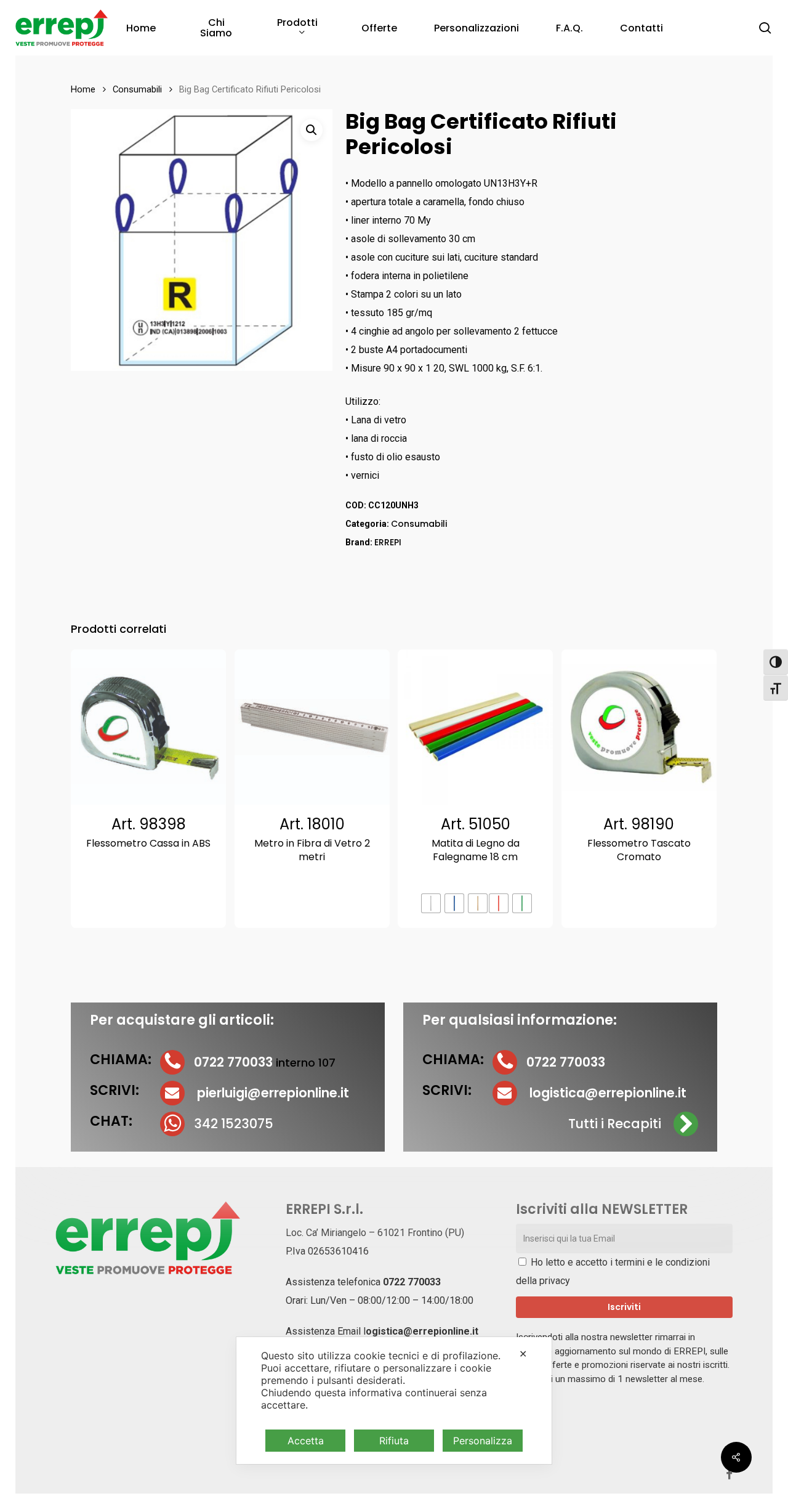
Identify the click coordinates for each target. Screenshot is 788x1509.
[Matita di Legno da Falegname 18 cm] (475, 727)
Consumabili (137, 89)
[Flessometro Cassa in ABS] (148, 727)
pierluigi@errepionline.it (273, 1093)
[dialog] (394, 1400)
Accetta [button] (305, 1440)
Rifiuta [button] (394, 1440)
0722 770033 (412, 1282)
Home (83, 89)
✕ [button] (523, 1354)
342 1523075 (233, 1124)
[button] (311, 130)
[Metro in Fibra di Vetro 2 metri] (312, 727)
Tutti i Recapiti (614, 1124)
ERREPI (387, 542)
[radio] (431, 903)
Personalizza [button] (482, 1440)
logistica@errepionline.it (607, 1093)
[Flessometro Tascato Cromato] (639, 727)
